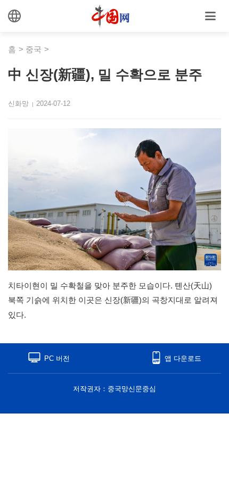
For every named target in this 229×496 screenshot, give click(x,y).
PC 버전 (57, 358)
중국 (34, 49)
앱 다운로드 (183, 358)
